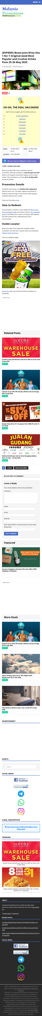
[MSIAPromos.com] (21, 12)
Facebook (22, 128)
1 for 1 (9, 468)
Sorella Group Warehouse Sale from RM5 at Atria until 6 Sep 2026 (21, 360)
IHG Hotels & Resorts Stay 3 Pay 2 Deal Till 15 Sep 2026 (19, 709)
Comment (7, 491)
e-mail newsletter (22, 116)
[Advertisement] (21, 34)
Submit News (7, 913)
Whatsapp (22, 122)
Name (6, 506)
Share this (5, 291)
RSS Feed (22, 134)
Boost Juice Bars (21, 468)
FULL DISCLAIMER (33, 1010)
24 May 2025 (7, 66)
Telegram (22, 119)
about (23, 988)
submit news (34, 988)
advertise (27, 988)
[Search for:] (21, 767)
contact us (21, 990)
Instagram (22, 125)
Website (7, 519)
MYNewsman (18, 66)
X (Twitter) (22, 131)
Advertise (15, 913)
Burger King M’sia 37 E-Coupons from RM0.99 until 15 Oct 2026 (20, 425)
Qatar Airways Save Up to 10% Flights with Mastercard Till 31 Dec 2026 (17, 676)
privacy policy (17, 988)
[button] (36, 2)
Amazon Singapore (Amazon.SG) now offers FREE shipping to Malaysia (19, 570)
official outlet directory (10, 233)
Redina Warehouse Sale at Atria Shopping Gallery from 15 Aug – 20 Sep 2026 (19, 457)
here (17, 200)
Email (6, 512)
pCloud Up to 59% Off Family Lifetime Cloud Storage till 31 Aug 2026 (20, 392)
